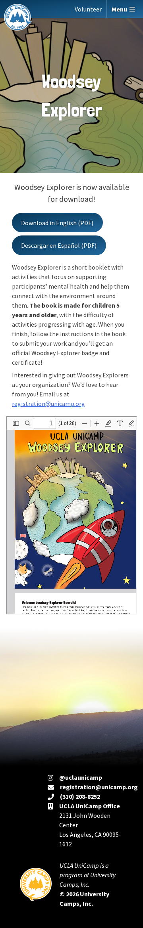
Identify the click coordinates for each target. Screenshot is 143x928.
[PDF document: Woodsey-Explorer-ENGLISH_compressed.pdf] (71, 515)
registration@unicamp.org (48, 404)
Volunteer (88, 9)
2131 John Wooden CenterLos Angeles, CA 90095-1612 (90, 825)
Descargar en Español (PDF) (59, 245)
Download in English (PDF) (57, 223)
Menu (120, 9)
